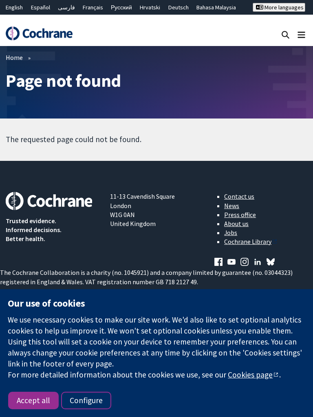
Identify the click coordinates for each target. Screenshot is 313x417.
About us (236, 223)
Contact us (239, 196)
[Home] (39, 33)
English (14, 7)
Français (93, 7)
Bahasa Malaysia (216, 7)
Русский (121, 7)
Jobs (230, 232)
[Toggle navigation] (301, 34)
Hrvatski (150, 7)
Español (40, 7)
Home (14, 57)
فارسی (66, 7)
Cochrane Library (247, 241)
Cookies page (250, 375)
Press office (240, 215)
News (231, 206)
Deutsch (178, 7)
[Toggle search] (285, 34)
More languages (283, 7)
